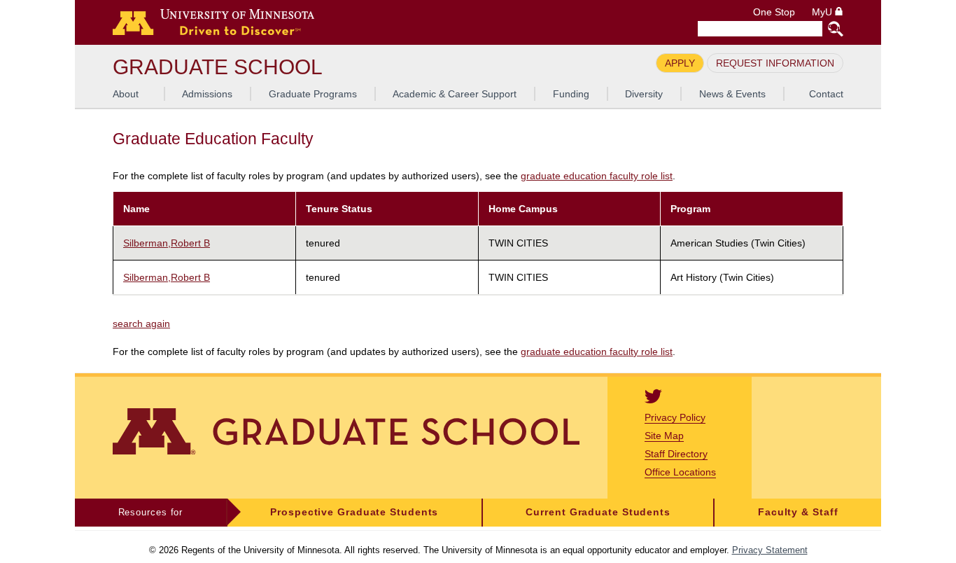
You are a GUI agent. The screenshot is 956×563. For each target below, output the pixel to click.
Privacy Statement (770, 550)
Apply (680, 63)
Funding (571, 93)
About (126, 93)
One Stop (774, 12)
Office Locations (680, 472)
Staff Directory (676, 453)
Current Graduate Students (598, 512)
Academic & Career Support (454, 93)
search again (141, 323)
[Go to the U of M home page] (213, 22)
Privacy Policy (675, 417)
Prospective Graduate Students (354, 512)
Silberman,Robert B (166, 243)
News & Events (732, 93)
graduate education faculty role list (597, 176)
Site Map (664, 435)
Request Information (775, 63)
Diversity (644, 93)
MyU (823, 12)
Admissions (207, 93)
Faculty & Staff (798, 512)
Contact (826, 93)
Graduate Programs (313, 93)
